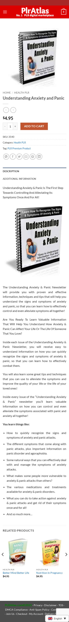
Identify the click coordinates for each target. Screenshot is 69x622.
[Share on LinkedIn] (39, 157)
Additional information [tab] (19, 178)
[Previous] (3, 562)
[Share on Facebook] (13, 157)
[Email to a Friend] (26, 157)
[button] (5, 11)
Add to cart (34, 126)
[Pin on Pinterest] (33, 157)
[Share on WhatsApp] (6, 157)
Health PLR (21, 92)
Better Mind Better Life (16, 572)
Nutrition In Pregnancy (49, 572)
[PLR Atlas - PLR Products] (34, 12)
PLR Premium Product (19, 148)
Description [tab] (11, 171)
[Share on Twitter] (19, 157)
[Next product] (6, 110)
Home (7, 92)
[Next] (66, 562)
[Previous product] (13, 110)
